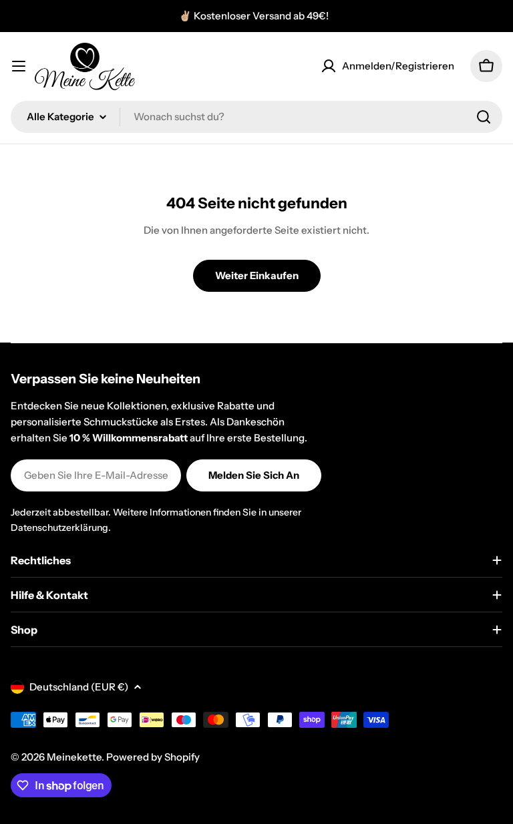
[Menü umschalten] (19, 66)
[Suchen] (484, 117)
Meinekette (74, 757)
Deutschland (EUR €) (78, 686)
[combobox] (256, 117)
